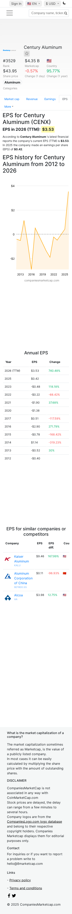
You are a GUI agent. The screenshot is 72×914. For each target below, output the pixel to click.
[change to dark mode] (64, 3)
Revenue (32, 99)
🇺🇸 (32, 4)
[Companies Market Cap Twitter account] (14, 896)
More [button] (7, 106)
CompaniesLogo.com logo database (34, 822)
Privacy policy (20, 880)
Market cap (11, 99)
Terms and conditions (25, 888)
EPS (65, 99)
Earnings (50, 99)
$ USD (51, 4)
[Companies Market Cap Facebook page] (9, 896)
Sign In (16, 4)
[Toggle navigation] (9, 13)
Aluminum (12, 82)
